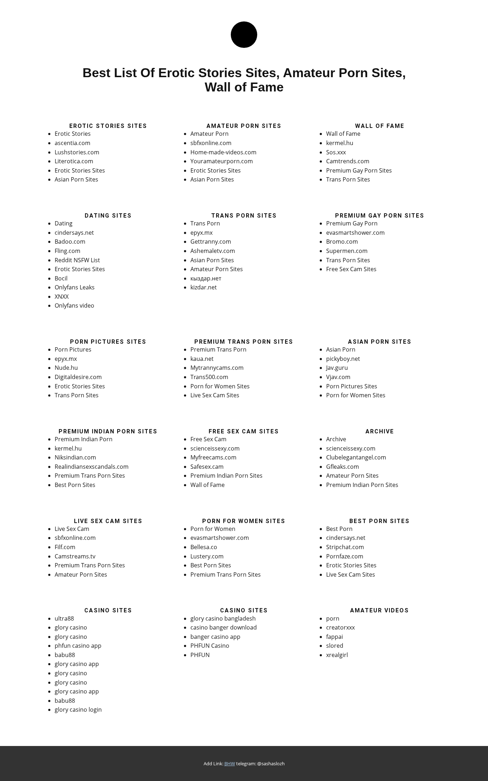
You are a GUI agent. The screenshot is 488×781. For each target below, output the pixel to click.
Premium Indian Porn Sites (226, 475)
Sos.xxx (336, 152)
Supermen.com (347, 251)
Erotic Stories (73, 134)
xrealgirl (337, 655)
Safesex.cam (207, 467)
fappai (334, 637)
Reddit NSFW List (77, 260)
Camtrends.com (347, 161)
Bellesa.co (203, 547)
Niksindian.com (75, 457)
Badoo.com (70, 241)
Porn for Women (212, 529)
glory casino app (77, 664)
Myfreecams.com (213, 457)
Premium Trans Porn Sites (90, 475)
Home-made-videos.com (223, 152)
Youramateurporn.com (221, 161)
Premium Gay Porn (352, 223)
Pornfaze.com (344, 556)
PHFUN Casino (209, 646)
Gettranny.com (210, 241)
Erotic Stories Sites (80, 170)
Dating (64, 223)
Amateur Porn (209, 134)
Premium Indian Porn (84, 439)
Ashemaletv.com (212, 251)
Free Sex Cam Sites (351, 269)
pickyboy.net (343, 359)
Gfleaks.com (342, 467)
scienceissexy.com (215, 448)
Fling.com (67, 251)
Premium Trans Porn (218, 349)
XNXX (62, 296)
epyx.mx (201, 233)
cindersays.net (74, 233)
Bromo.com (342, 241)
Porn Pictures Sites (351, 386)
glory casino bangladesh (223, 618)
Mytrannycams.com (217, 368)
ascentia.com (72, 143)
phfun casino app (78, 646)
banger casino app (215, 637)
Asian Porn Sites (76, 179)
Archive (336, 439)
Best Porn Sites (75, 485)
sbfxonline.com (210, 143)
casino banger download (223, 627)
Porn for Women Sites (220, 386)
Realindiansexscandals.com (92, 467)
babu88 (65, 655)
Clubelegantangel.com (356, 457)
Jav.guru (337, 368)
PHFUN (200, 655)
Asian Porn (340, 349)
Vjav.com (338, 377)
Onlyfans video (74, 305)
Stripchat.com (345, 547)
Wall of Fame (343, 134)
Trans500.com (209, 377)
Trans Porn (205, 223)
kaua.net (202, 359)
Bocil (61, 278)
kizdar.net (203, 287)
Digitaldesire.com (78, 377)
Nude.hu (66, 368)
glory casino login (78, 709)
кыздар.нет (205, 278)
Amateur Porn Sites (216, 269)
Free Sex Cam (208, 439)
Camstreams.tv (75, 556)
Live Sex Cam (72, 529)
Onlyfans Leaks (75, 287)
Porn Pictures (73, 349)
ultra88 (64, 618)
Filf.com (65, 547)
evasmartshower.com (355, 233)
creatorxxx (340, 627)
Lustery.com (207, 556)
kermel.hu (339, 143)
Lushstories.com (77, 152)
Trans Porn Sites (348, 179)
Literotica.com (74, 161)
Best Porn (339, 529)
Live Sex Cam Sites (214, 395)
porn (332, 618)
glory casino (71, 627)
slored (334, 646)
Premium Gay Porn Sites (359, 170)
